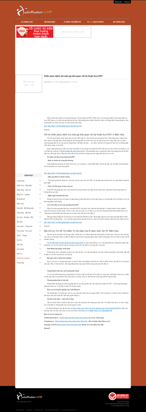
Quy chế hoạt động (123, 402)
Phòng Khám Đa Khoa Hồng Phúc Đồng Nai (75, 318)
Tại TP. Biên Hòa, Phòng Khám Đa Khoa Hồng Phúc (65, 243)
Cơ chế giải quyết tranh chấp (120, 405)
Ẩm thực (20, 222)
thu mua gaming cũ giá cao (69, 410)
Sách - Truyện (22, 235)
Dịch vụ (19, 253)
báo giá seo (29, 410)
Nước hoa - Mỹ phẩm (24, 185)
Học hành (20, 249)
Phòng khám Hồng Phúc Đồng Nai (69, 325)
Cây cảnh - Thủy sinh (24, 226)
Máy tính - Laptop (23, 194)
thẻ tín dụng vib (39, 410)
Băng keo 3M (20, 410)
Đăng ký (127, 2)
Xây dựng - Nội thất (24, 212)
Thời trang (20, 181)
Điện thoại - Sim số (24, 190)
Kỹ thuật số (21, 199)
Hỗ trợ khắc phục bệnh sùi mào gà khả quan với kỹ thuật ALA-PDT (96, 308)
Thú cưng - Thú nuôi (24, 231)
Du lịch (19, 240)
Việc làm (20, 244)
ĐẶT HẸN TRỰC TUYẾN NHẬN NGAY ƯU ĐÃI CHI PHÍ (63, 126)
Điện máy (20, 203)
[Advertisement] (97, 11)
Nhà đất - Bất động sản (25, 208)
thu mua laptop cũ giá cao (52, 410)
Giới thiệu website (23, 258)
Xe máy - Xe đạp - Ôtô (25, 217)
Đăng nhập (118, 2)
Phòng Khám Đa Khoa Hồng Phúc (73, 151)
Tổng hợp (20, 263)
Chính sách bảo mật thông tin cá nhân (117, 403)
